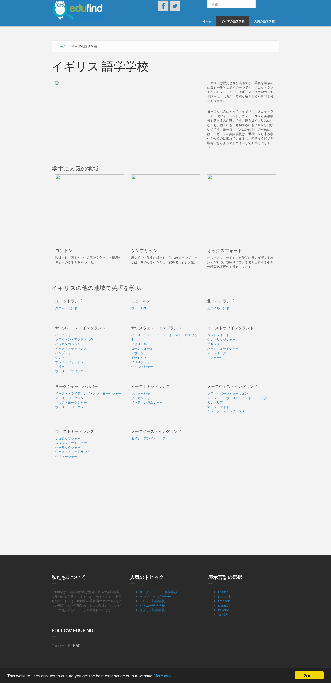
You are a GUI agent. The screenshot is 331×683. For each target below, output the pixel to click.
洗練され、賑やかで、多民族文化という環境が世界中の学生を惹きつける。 (88, 260)
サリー (60, 366)
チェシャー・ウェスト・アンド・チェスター (238, 398)
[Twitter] (78, 645)
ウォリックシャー (67, 447)
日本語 (223, 614)
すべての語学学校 (232, 21)
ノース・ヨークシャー (71, 398)
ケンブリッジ (144, 250)
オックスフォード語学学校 (158, 592)
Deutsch (224, 605)
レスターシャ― (142, 393)
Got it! (309, 675)
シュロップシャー (67, 438)
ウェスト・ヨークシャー (72, 407)
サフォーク (215, 357)
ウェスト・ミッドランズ (72, 452)
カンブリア (215, 402)
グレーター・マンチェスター (227, 411)
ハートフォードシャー (223, 348)
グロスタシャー (142, 362)
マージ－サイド (218, 407)
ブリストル (139, 344)
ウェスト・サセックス (71, 371)
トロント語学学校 (152, 601)
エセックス (215, 344)
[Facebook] (73, 645)
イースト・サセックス (71, 348)
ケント (60, 357)
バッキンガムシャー (69, 344)
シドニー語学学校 (152, 605)
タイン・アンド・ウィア (148, 438)
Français (224, 601)
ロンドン (64, 250)
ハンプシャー (64, 353)
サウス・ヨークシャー (71, 402)
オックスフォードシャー (72, 362)
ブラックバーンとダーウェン (227, 393)
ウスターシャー (66, 456)
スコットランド (66, 308)
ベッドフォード (218, 335)
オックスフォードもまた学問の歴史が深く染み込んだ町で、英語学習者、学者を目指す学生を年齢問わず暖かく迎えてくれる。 (240, 262)
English (223, 592)
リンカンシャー (142, 398)
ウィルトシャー (142, 366)
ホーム (207, 21)
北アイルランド (218, 308)
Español (224, 596)
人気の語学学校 (264, 21)
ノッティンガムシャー (147, 402)
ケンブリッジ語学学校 (155, 596)
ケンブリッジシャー (221, 339)
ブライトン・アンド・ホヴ (74, 339)
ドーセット (139, 357)
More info (162, 676)
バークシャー (64, 335)
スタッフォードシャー (71, 443)
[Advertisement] (165, 508)
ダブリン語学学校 (152, 610)
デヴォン (137, 353)
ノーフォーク (216, 353)
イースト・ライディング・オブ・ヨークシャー (88, 393)
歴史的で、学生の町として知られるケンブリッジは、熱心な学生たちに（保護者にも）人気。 (164, 260)
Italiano (223, 610)
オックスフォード (224, 250)
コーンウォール (142, 348)
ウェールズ (139, 308)
